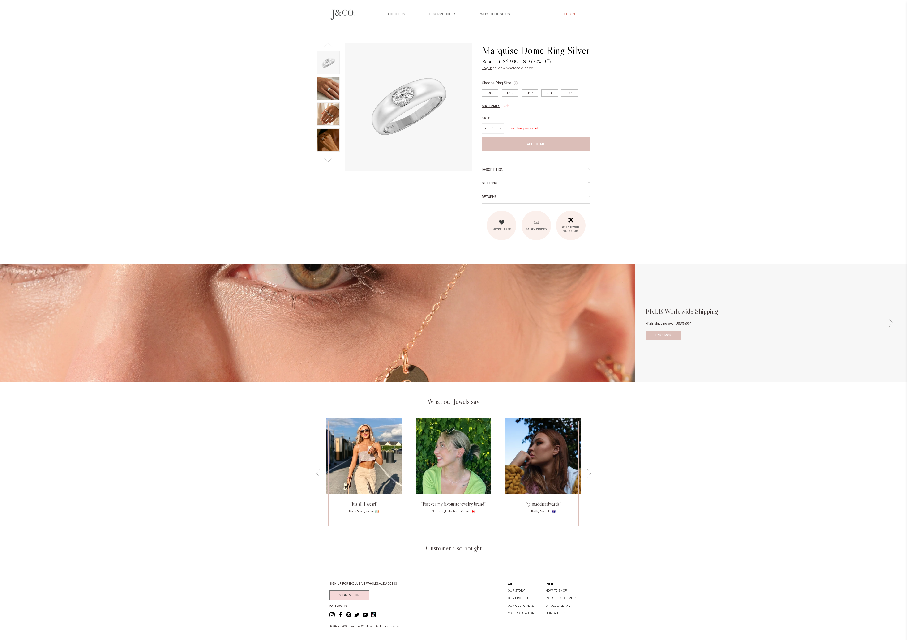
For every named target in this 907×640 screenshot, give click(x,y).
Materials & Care (522, 613)
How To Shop (556, 590)
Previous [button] (318, 473)
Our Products (443, 14)
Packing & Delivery (561, 598)
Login (569, 14)
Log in (487, 68)
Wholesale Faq (558, 605)
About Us (396, 14)
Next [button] (890, 323)
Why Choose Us (495, 14)
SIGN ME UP (349, 595)
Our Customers (521, 605)
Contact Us (555, 613)
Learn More (663, 335)
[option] (408, 107)
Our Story (516, 590)
